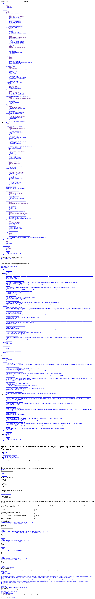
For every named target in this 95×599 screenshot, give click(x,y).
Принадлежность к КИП (15, 50)
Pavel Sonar (12, 597)
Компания (5, 3)
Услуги (5, 122)
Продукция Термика (11, 89)
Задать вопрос (4, 476)
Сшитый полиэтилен (14, 183)
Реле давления (12, 23)
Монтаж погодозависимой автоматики (15, 188)
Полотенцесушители (14, 196)
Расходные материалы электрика (16, 43)
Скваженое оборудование (15, 157)
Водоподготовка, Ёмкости (12, 27)
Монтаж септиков (10, 189)
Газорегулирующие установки (16, 109)
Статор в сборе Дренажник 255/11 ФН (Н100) (11, 550)
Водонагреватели (13, 71)
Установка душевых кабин (15, 227)
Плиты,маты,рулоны (14, 179)
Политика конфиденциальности (13, 253)
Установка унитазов (13, 231)
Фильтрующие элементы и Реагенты (17, 33)
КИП (10, 48)
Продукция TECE (10, 83)
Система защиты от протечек (16, 26)
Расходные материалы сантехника (17, 42)
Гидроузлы (11, 152)
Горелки (11, 133)
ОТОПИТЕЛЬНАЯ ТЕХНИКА (16, 94)
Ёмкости (11, 31)
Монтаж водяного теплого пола (13, 169)
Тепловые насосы (13, 167)
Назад (7, 5)
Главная (5, 452)
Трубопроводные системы (15, 119)
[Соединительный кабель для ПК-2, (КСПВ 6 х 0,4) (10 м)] (17, 522)
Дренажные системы (14, 87)
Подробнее (3, 469)
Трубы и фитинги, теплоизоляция (14, 113)
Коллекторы (12, 111)
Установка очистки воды (15, 158)
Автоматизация (12, 204)
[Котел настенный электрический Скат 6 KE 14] (15, 540)
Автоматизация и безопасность (13, 13)
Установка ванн (12, 226)
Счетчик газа (12, 53)
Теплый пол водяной (14, 81)
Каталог (5, 10)
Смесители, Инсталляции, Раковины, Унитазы (17, 96)
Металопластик (12, 177)
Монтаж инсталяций (14, 223)
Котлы (10, 74)
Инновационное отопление (12, 161)
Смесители (11, 103)
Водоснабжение (12, 208)
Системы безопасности (14, 139)
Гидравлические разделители (16, 132)
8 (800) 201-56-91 (5, 258)
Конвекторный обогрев (14, 194)
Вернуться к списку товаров (7, 567)
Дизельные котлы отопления (16, 134)
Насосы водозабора (13, 60)
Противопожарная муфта (15, 22)
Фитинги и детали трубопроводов (17, 121)
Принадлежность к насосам (15, 65)
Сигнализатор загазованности (16, 25)
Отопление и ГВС (10, 66)
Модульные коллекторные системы (17, 77)
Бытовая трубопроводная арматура (17, 108)
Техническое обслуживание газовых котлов (19, 236)
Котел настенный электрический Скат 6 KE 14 (12, 541)
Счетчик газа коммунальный (16, 55)
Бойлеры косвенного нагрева (16, 129)
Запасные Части (12, 73)
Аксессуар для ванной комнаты (16, 99)
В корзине (3, 474)
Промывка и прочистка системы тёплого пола (20, 218)
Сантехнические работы (12, 219)
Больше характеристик (6, 494)
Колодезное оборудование (15, 154)
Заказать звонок (4, 267)
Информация (6, 246)
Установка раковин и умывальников (17, 228)
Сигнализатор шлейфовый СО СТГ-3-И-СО (11, 559)
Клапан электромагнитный (15, 21)
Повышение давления (14, 156)
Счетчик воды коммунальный (16, 52)
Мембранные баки (13, 76)
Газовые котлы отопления (15, 131)
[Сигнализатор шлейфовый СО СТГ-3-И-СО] (14, 558)
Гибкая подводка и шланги (15, 117)
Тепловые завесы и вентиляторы (16, 79)
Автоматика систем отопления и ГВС (18, 70)
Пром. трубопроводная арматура (16, 112)
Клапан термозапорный (14, 20)
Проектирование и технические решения (16, 201)
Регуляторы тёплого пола (15, 182)
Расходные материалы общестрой (17, 41)
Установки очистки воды (15, 32)
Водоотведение (12, 206)
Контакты (5, 254)
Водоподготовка (13, 207)
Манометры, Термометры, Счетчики (14, 45)
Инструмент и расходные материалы (15, 35)
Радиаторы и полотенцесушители (17, 78)
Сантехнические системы (15, 88)
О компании (9, 7)
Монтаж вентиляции (11, 168)
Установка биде (12, 224)
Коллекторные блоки (14, 174)
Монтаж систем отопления (12, 191)
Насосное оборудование (14, 138)
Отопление (11, 209)
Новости (8, 251)
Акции (7, 249)
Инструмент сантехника (14, 38)
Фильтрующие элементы (15, 159)
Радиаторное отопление (14, 197)
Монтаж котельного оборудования (14, 126)
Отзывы (8, 8)
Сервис (8, 232)
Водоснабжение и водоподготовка (14, 148)
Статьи (7, 252)
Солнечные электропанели (15, 166)
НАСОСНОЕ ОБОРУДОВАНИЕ (17, 93)
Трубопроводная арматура (12, 104)
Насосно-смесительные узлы (16, 178)
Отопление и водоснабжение (10, 455)
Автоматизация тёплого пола (16, 173)
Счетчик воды (12, 51)
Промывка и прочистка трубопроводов (15, 211)
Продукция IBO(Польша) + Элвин (14, 82)
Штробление (9, 238)
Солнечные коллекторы (14, 164)
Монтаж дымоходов (11, 187)
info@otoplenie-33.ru (5, 592)
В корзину (3, 473)
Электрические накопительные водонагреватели (20, 146)
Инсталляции (12, 101)
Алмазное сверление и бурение (13, 147)
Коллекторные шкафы (14, 176)
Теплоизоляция (12, 118)
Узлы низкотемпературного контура (17, 184)
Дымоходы (11, 72)
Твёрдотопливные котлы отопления (17, 141)
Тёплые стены (12, 199)
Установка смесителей (14, 229)
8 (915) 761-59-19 (13, 258)
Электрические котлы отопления (17, 144)
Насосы (8, 56)
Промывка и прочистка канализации (17, 216)
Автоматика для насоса (14, 17)
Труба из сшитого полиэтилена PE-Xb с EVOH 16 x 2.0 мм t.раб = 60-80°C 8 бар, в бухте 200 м (23, 532)
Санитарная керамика (14, 102)
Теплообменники (13, 142)
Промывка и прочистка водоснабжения (18, 214)
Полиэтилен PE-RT (13, 181)
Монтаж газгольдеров (11, 186)
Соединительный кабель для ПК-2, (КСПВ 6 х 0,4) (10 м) (14, 523)
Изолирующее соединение (15, 18)
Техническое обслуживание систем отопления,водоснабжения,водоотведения (27, 237)
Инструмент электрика (14, 40)
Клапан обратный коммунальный (11, 458)
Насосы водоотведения (14, 61)
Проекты (5, 239)
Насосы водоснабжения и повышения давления (20, 62)
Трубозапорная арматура (15, 143)
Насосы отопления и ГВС (15, 63)
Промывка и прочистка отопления (17, 217)
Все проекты (9, 243)
